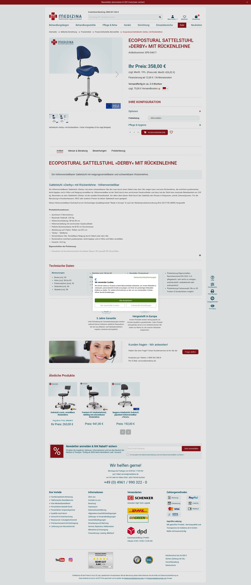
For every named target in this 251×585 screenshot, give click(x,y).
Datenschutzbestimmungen (145, 277)
